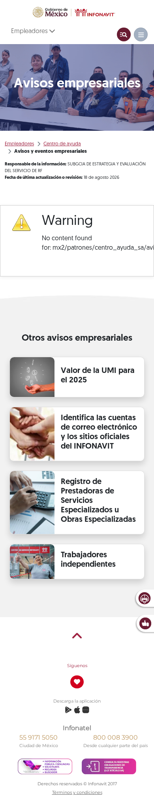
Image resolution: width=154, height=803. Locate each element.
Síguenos (77, 665)
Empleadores (30, 31)
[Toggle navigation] (124, 34)
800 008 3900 (115, 737)
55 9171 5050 (38, 737)
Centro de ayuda (62, 144)
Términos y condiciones (77, 792)
